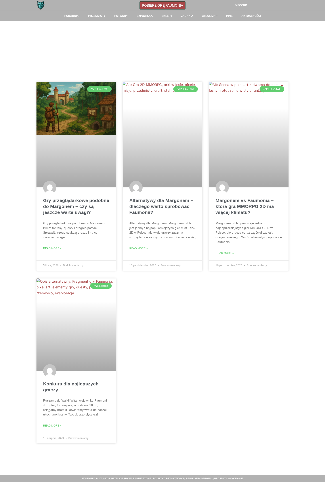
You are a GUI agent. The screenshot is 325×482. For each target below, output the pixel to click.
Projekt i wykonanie (228, 478)
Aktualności (251, 15)
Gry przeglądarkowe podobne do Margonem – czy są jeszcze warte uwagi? (76, 206)
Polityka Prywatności (168, 478)
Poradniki (71, 15)
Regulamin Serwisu (199, 478)
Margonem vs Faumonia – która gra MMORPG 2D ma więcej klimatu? (245, 206)
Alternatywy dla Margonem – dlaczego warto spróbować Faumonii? (161, 206)
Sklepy (167, 15)
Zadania (187, 15)
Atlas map (209, 15)
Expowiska (145, 15)
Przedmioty (96, 15)
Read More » (52, 248)
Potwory (121, 15)
